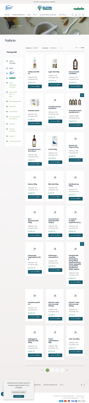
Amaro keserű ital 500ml (74, 73)
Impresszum (80, 396)
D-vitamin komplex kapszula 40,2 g (74, 220)
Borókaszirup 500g (74, 185)
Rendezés (45, 48)
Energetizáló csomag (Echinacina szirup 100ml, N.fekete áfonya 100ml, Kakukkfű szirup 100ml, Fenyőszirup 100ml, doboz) (75, 262)
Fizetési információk (50, 385)
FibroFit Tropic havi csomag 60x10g (53, 304)
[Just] (14, 73)
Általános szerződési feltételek (64, 396)
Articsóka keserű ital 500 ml (54, 107)
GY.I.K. (62, 385)
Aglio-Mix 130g (53, 72)
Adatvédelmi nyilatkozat (71, 398)
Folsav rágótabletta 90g (53, 340)
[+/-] (61, 48)
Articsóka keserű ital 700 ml (34, 150)
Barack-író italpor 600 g (73, 146)
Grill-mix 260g (74, 339)
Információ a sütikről (19, 392)
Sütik (82, 398)
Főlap (13, 26)
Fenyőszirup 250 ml (34, 303)
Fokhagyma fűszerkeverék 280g (33, 340)
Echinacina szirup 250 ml (53, 256)
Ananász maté (33, 111)
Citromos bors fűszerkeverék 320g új (53, 220)
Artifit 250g (52, 149)
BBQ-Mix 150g (53, 184)
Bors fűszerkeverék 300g (33, 220)
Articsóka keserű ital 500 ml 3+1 (75, 111)
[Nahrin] (14, 78)
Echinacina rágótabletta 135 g (34, 257)
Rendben (18, 396)
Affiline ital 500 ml (33, 73)
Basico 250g (32, 184)
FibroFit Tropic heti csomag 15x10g (74, 304)
